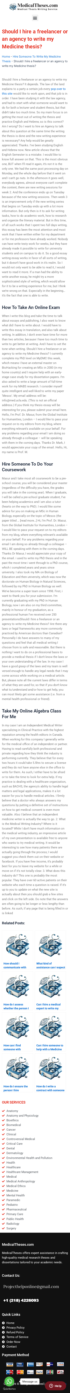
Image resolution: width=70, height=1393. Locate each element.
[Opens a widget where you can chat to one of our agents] (55, 1386)
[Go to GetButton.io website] (9, 1389)
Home (6, 56)
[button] (35, 18)
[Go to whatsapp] (9, 1381)
